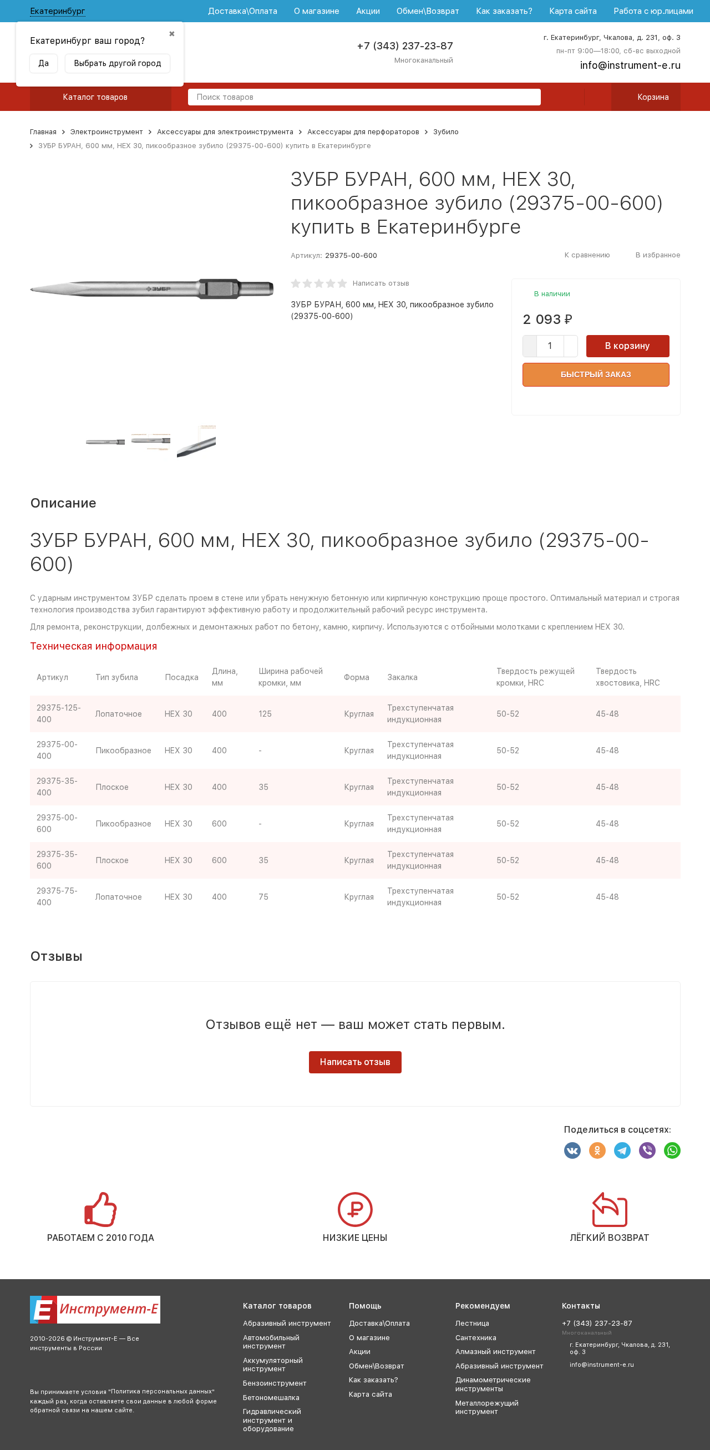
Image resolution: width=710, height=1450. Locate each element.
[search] (528, 98)
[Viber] (647, 1150)
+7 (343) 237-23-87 (405, 46)
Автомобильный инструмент (271, 1342)
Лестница (472, 1323)
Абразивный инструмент (287, 1323)
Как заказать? (504, 11)
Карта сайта (573, 11)
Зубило (446, 132)
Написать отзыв (381, 283)
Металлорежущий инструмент (487, 1407)
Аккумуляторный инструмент (273, 1364)
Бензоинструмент (275, 1383)
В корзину (627, 346)
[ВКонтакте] (572, 1150)
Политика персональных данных (161, 1391)
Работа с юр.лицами (653, 11)
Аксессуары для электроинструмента (225, 132)
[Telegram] (622, 1150)
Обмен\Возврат (428, 11)
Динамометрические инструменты (493, 1384)
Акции (368, 11)
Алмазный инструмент (495, 1351)
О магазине (316, 11)
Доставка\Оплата (242, 11)
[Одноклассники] (597, 1150)
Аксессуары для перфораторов (363, 132)
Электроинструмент (106, 132)
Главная (43, 132)
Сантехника (475, 1338)
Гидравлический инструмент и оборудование (272, 1420)
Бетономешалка (271, 1397)
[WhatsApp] (672, 1150)
